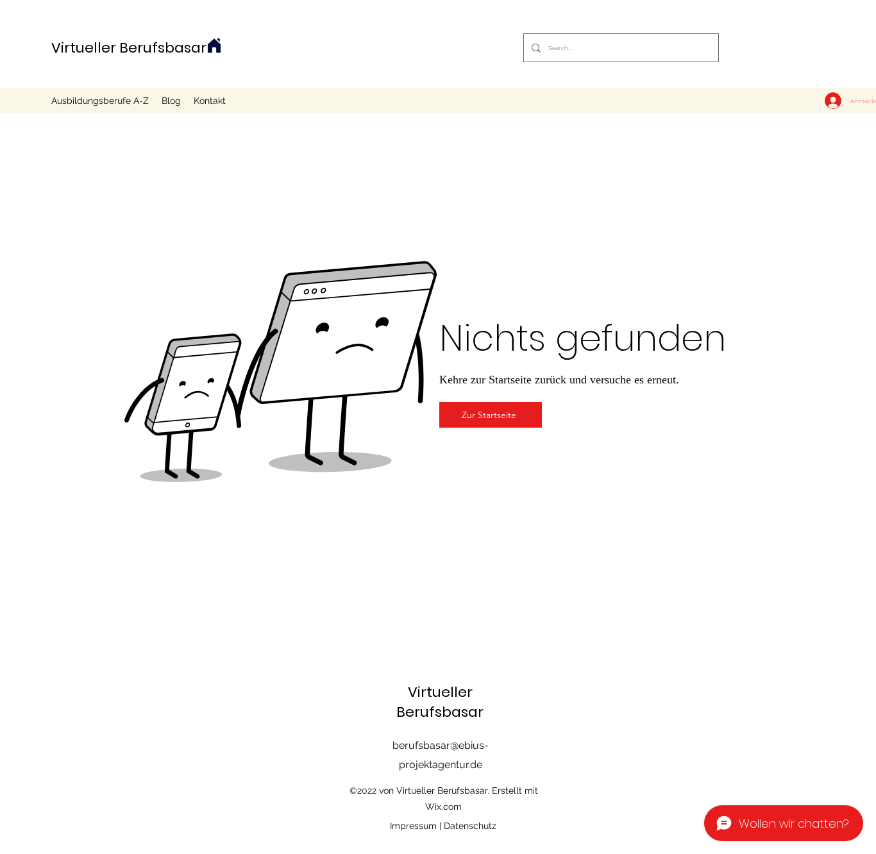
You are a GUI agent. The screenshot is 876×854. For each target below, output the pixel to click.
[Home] (214, 45)
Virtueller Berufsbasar (128, 48)
